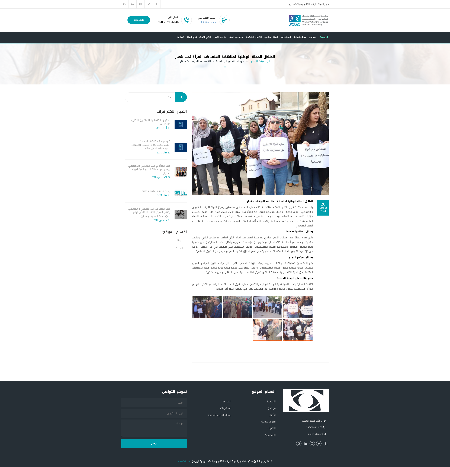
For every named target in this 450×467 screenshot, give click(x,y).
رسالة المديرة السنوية (219, 415)
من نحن (312, 37)
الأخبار (254, 61)
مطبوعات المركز (236, 37)
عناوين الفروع (219, 37)
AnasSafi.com (184, 461)
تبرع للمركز (192, 37)
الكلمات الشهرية (254, 37)
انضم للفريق (205, 37)
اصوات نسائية (300, 37)
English (139, 20)
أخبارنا (180, 240)
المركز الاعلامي (271, 37)
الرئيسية (324, 37)
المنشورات (286, 37)
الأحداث (179, 248)
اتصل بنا (180, 37)
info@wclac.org (208, 22)
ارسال (154, 443)
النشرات (272, 428)
